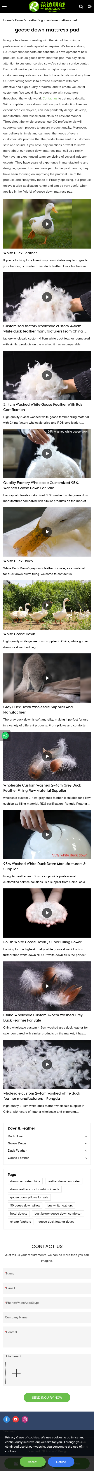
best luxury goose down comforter (58, 1213)
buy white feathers (60, 1205)
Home (7, 20)
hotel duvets (18, 1213)
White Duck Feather (20, 253)
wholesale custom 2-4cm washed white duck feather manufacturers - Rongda (41, 1096)
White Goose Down (19, 634)
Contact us (50, 98)
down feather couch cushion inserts (34, 1189)
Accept (32, 1462)
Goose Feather (18, 1157)
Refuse (61, 1462)
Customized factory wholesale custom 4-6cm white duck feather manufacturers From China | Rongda (43, 329)
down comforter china (25, 1181)
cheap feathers (20, 1221)
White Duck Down (18, 561)
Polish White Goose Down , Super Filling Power (42, 942)
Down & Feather (26, 20)
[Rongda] (5, 735)
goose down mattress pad (59, 20)
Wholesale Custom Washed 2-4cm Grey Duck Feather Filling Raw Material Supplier (42, 788)
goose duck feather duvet (56, 1221)
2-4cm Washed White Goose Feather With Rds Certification (42, 407)
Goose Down (17, 1143)
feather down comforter (64, 1181)
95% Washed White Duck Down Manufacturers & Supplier (44, 866)
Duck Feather (17, 1150)
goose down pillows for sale (29, 1197)
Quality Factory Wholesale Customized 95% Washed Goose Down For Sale (41, 485)
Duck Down (16, 1136)
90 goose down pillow (25, 1205)
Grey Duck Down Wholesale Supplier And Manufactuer (38, 710)
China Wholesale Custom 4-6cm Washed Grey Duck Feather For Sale (43, 1018)
